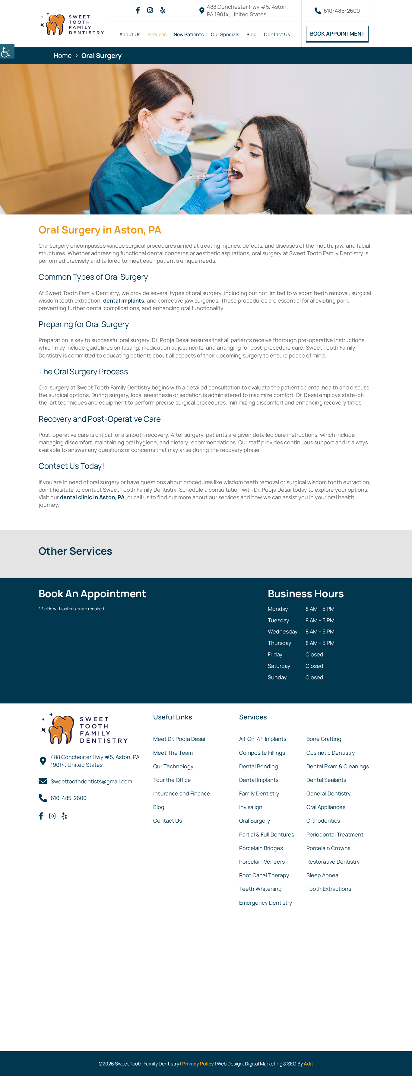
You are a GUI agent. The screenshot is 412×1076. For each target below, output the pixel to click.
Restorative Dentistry (333, 861)
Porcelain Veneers (262, 861)
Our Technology (173, 766)
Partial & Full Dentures (266, 834)
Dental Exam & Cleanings (337, 766)
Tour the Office (172, 779)
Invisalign (250, 807)
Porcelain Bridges (261, 848)
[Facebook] (138, 10)
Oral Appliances (325, 807)
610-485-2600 (342, 10)
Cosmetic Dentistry (330, 752)
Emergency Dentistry (265, 902)
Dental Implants (258, 779)
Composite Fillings (262, 752)
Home (63, 55)
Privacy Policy (198, 1063)
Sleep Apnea (322, 875)
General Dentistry (328, 793)
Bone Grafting (323, 738)
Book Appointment (337, 33)
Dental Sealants (326, 779)
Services (156, 34)
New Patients (189, 34)
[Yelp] (162, 10)
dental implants (123, 300)
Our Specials (225, 34)
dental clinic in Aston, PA (92, 497)
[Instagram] (150, 10)
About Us (129, 34)
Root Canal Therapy (264, 875)
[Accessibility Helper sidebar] (7, 51)
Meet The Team (173, 752)
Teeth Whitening (260, 888)
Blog (251, 34)
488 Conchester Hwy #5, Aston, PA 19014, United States (247, 10)
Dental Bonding (258, 766)
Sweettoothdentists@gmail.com (91, 781)
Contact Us (277, 34)
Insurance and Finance (181, 793)
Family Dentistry (259, 793)
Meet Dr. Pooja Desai (179, 738)
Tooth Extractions (328, 888)
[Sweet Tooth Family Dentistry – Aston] (72, 23)
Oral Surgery (254, 820)
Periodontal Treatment (334, 834)
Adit (308, 1063)
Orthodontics (323, 820)
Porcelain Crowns (328, 848)
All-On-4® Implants (262, 738)
